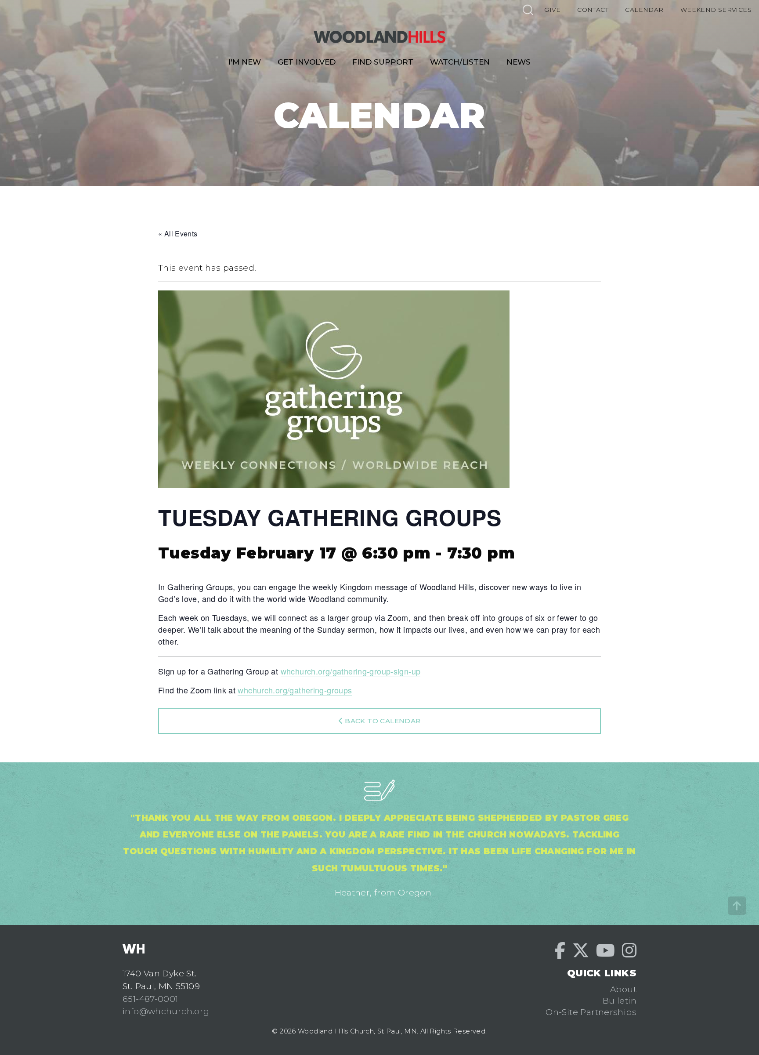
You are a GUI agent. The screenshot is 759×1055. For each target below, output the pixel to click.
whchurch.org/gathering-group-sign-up (351, 671)
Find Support (382, 62)
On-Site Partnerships (591, 1012)
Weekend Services (716, 9)
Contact (592, 9)
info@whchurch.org (166, 1011)
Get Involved (307, 62)
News (518, 62)
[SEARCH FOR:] (527, 9)
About (623, 989)
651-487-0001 (150, 998)
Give (552, 9)
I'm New (244, 62)
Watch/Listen (460, 62)
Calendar (644, 9)
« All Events (178, 233)
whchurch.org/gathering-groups (295, 690)
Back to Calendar (382, 721)
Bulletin (619, 1000)
